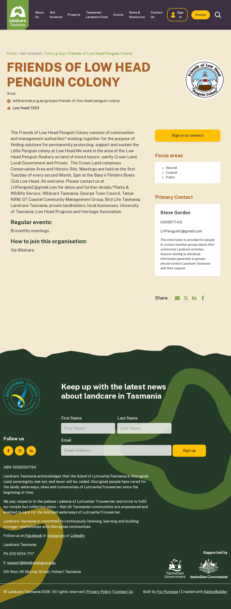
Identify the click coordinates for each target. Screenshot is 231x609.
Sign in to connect (187, 135)
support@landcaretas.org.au (31, 563)
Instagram (56, 536)
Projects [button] (74, 14)
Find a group (54, 53)
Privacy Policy (99, 592)
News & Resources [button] (137, 15)
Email (66, 440)
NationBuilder (215, 592)
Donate (200, 14)
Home (12, 53)
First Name (71, 418)
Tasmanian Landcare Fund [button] (97, 15)
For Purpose (167, 592)
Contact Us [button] (157, 15)
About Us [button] (39, 15)
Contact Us (123, 592)
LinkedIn (77, 536)
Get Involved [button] (56, 15)
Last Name (127, 418)
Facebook (33, 536)
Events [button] (118, 14)
